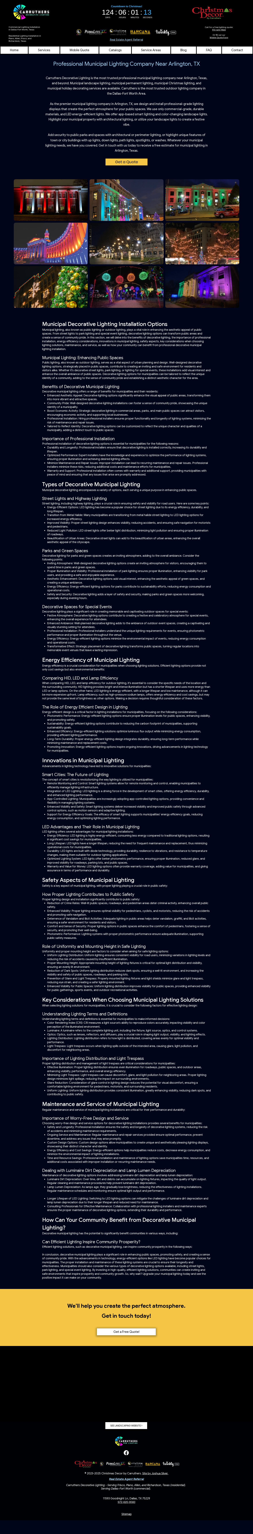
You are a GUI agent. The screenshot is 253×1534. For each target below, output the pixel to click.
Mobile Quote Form (219, 37)
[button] (151, 50)
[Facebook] (126, 1452)
